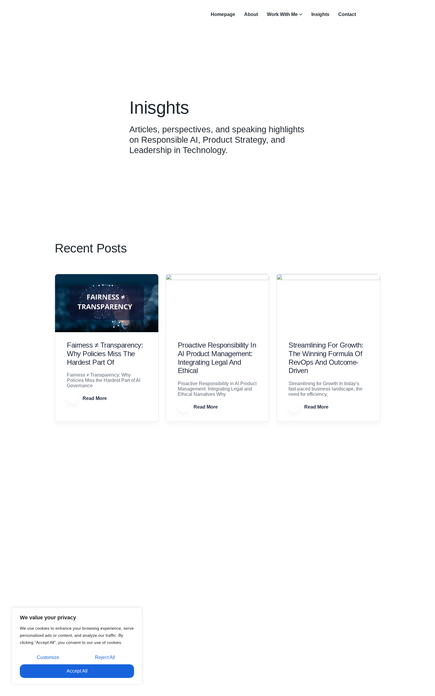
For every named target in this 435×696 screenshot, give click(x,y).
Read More (94, 398)
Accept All (77, 671)
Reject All (105, 657)
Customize (48, 657)
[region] (77, 646)
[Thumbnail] (106, 303)
